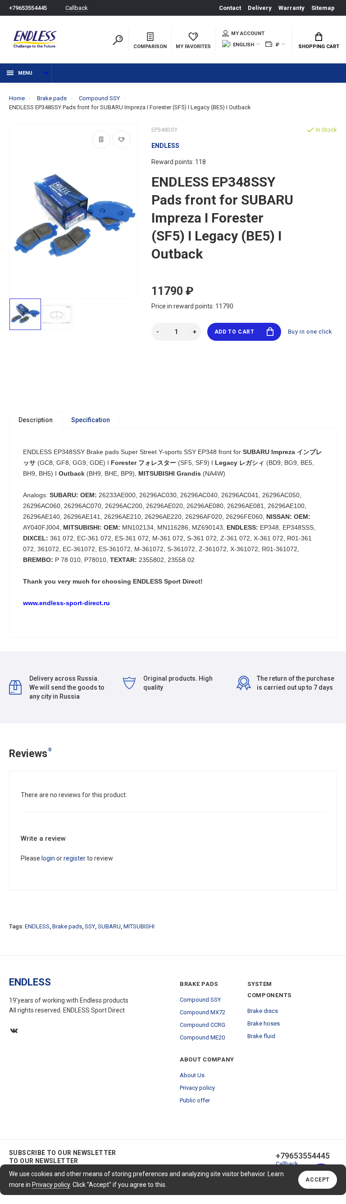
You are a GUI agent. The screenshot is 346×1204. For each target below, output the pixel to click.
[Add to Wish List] (122, 139)
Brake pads (67, 926)
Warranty (291, 7)
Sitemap (323, 7)
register (75, 858)
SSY (90, 926)
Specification (90, 420)
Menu (25, 73)
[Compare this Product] (101, 139)
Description (35, 420)
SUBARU (109, 926)
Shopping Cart (318, 46)
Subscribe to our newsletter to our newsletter (62, 1156)
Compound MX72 (202, 1012)
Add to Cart (234, 332)
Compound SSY (200, 999)
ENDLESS (37, 926)
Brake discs (262, 1011)
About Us (192, 1075)
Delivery (260, 7)
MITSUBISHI (139, 926)
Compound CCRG (202, 1024)
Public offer (195, 1100)
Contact (230, 7)
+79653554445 (28, 7)
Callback (76, 7)
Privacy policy (51, 1184)
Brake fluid (261, 1036)
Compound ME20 (202, 1037)
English (243, 45)
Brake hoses (263, 1023)
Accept (317, 1180)
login (48, 858)
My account (247, 33)
